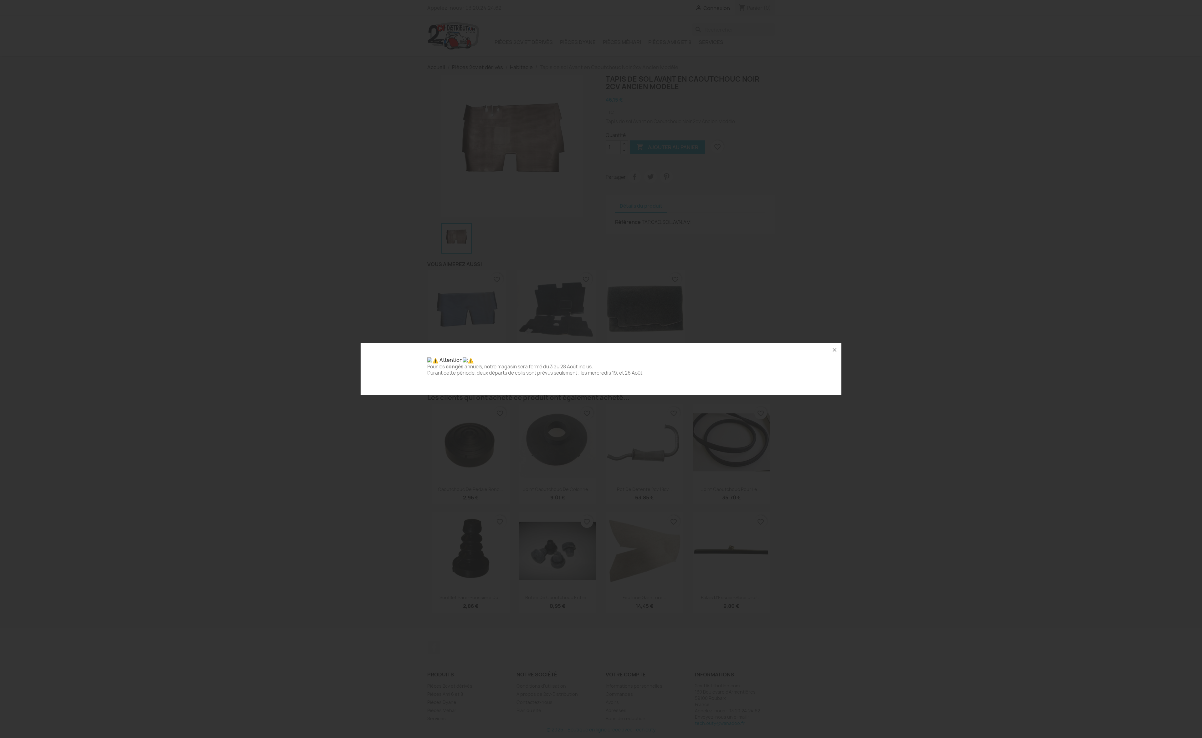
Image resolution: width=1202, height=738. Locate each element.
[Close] (834, 350)
